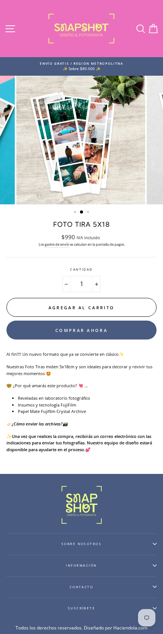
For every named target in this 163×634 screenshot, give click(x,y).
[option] (81, 66)
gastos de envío (57, 244)
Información (81, 565)
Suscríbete (82, 608)
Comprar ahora (81, 330)
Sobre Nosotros (81, 544)
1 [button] (76, 213)
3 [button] (89, 213)
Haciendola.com (130, 628)
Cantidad (81, 269)
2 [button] (82, 212)
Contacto (82, 587)
